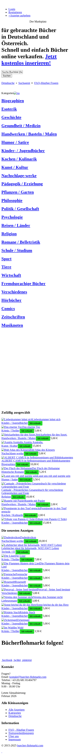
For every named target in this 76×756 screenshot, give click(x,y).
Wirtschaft (11, 275)
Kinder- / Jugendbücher (23, 150)
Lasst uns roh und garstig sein (53, 475)
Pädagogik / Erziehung (22, 183)
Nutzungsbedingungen (21, 733)
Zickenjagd (23, 619)
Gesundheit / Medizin (20, 125)
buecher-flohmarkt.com (30, 745)
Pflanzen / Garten (17, 192)
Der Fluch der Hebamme (46, 468)
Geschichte (11, 117)
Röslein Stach (27, 612)
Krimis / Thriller (10, 430)
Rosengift (20, 581)
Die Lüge (20, 555)
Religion (9, 233)
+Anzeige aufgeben (19, 15)
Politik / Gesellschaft (20, 208)
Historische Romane (12, 471)
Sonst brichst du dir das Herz (52, 604)
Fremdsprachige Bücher (23, 283)
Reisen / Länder (15, 225)
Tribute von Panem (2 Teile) (51, 519)
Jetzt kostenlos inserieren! (29, 59)
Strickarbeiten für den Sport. (51, 434)
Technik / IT (8, 551)
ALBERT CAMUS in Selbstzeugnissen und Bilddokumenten (35, 460)
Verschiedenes (14, 292)
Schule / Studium (16, 250)
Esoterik (9, 109)
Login (11, 9)
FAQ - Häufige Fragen (21, 729)
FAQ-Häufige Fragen (46, 83)
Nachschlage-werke (19, 175)
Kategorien (14, 712)
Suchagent (24, 83)
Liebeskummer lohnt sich (46, 419)
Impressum (14, 739)
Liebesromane (9, 600)
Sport (6, 258)
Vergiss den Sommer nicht (48, 597)
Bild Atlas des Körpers (42, 449)
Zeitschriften (13, 317)
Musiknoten (12, 325)
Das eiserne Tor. (31, 427)
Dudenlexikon (28, 537)
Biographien (12, 100)
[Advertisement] (38, 369)
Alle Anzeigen (16, 709)
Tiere (6, 267)
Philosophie (11, 200)
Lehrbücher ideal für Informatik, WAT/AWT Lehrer (30, 548)
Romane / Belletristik (20, 242)
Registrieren (15, 12)
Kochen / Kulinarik (19, 159)
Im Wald (18, 627)
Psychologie (12, 217)
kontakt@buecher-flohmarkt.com (27, 676)
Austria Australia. (33, 442)
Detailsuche (7, 83)
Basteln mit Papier (35, 500)
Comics (8, 308)
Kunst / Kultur (14, 167)
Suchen (7, 75)
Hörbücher (11, 300)
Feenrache (21, 574)
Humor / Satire (15, 142)
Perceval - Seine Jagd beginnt (53, 589)
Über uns (13, 736)
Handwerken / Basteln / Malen (29, 134)
